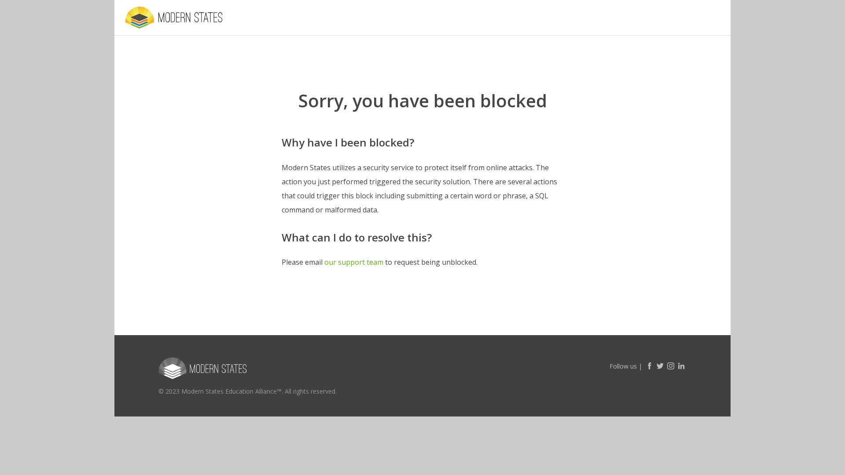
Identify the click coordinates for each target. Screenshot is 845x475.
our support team (353, 262)
